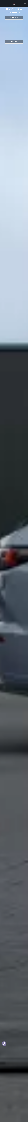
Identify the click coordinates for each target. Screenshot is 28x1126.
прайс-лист (14, 17)
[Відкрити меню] (25, 3)
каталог (14, 41)
